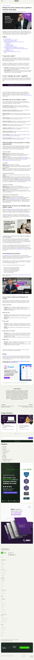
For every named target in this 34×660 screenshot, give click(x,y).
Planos (2, 596)
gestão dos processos (27, 95)
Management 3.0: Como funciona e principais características (7, 405)
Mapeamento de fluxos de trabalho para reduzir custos (14, 47)
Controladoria (5, 452)
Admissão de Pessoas (10, 44)
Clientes (2, 635)
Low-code (4, 458)
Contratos (7, 43)
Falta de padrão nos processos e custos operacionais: (14, 41)
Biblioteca (2, 602)
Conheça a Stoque (3, 627)
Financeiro (4, 448)
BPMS (5, 179)
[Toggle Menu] (2, 1)
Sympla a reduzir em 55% (21, 361)
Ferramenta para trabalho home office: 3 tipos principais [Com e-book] (25, 405)
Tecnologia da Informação (7, 459)
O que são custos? (7, 38)
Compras (4, 449)
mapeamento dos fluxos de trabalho (13, 209)
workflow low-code (13, 362)
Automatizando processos (8, 50)
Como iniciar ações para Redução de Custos (12, 51)
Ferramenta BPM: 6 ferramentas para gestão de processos (8, 426)
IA (1, 557)
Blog (1, 600)
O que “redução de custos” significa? (11, 39)
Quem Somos (3, 626)
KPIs (15, 138)
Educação (4, 446)
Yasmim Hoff (22, 429)
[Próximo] (31, 423)
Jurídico (4, 453)
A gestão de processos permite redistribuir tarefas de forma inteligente (17, 49)
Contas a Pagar (8, 42)
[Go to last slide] (3, 423)
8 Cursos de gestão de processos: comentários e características (24, 426)
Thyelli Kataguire (5, 11)
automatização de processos (15, 199)
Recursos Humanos (6, 450)
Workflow (2, 567)
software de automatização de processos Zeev (14, 160)
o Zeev (12, 361)
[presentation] (8, 419)
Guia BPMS (2, 607)
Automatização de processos (7, 382)
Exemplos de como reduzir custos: (10, 40)
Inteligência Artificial (6, 460)
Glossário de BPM (3, 610)
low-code (15, 274)
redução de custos (24, 382)
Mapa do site (3, 632)
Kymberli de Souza (6, 429)
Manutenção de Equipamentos (11, 46)
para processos (3, 564)
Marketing (4, 456)
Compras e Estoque (9, 45)
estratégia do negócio (22, 249)
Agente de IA (3, 563)
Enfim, (5, 52)
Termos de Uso (24, 655)
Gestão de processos (6, 5)
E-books (2, 612)
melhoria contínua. (20, 139)
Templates (2, 605)
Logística (4, 455)
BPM (1, 561)
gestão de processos (22, 178)
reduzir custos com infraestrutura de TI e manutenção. (16, 135)
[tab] (16, 433)
